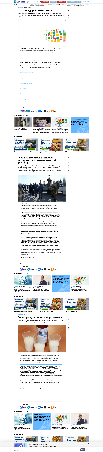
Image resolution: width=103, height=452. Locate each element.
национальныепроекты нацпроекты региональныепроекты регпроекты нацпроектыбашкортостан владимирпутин (39, 399)
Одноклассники (62, 1)
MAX (79, 1)
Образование (20, 7)
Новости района (71, 1)
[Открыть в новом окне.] (23, 111)
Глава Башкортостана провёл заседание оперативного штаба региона (37, 5)
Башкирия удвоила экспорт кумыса (56, 4)
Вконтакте (53, 1)
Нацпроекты (20, 314)
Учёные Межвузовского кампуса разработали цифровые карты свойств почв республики (75, 5)
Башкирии (49, 384)
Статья (16, 4)
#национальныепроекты (26, 72)
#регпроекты (23, 88)
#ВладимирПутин (24, 99)
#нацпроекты (23, 78)
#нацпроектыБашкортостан (27, 93)
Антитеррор (45, 1)
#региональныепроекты (26, 83)
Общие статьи (21, 154)
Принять (82, 449)
